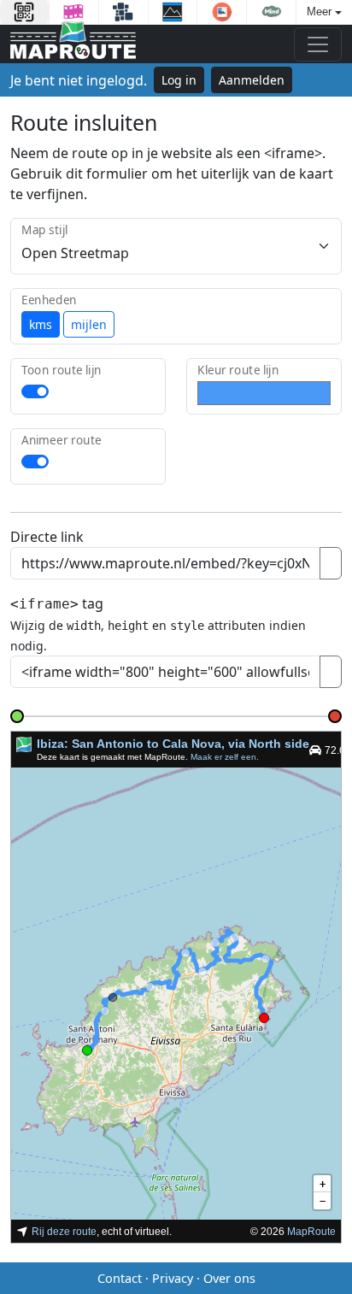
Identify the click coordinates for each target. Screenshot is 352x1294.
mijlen (89, 324)
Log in (179, 80)
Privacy (172, 1278)
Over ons (229, 1278)
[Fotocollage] (123, 12)
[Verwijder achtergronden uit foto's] (222, 12)
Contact (119, 1278)
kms (40, 324)
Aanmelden (252, 80)
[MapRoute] (73, 44)
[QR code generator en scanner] (24, 12)
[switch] (35, 391)
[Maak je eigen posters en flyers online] (173, 12)
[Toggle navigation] (318, 44)
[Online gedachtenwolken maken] (271, 12)
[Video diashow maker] (74, 12)
